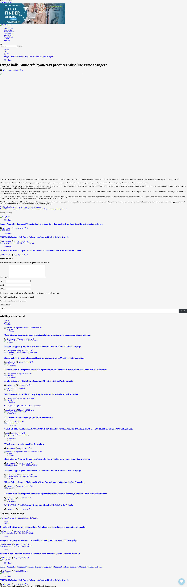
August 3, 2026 (24, 351)
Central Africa (9, 32)
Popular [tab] (7, 322)
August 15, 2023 (13, 70)
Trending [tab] (7, 324)
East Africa (8, 30)
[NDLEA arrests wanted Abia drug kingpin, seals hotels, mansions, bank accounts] (14, 389)
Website (3, 289)
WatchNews (8, 28)
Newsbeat (7, 60)
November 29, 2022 (25, 398)
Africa (11, 390)
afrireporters (11, 339)
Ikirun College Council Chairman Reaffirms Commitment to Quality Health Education (44, 358)
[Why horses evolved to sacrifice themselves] (16, 435)
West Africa (8, 37)
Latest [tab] (6, 321)
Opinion (7, 40)
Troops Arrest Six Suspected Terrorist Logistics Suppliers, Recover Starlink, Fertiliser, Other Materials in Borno (51, 224)
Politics (11, 331)
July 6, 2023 (16, 421)
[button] (1, 44)
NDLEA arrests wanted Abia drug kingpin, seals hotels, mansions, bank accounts (41, 394)
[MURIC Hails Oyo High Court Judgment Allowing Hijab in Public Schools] (5, 230)
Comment (4, 277)
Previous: (20, 207)
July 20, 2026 (19, 228)
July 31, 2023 (16, 433)
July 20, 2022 (23, 448)
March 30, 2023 (24, 410)
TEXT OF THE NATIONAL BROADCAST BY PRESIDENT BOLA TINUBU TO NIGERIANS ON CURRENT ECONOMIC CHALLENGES (68, 429)
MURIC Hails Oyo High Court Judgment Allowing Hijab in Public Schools (34, 237)
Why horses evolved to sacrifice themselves (24, 444)
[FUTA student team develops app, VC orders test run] (15, 412)
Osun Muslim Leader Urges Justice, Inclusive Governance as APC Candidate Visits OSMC (41, 251)
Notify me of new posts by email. (14, 301)
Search (3, 308)
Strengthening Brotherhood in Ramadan (22, 406)
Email (2, 285)
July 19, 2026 (19, 255)
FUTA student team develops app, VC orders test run (28, 418)
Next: (33, 209)
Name (2, 281)
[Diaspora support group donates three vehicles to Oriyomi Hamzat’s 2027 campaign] (21, 341)
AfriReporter (7, 228)
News (11, 329)
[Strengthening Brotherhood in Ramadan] (8, 400)
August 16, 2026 (24, 339)
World (6, 39)
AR (3, 70)
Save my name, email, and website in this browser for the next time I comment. (31, 293)
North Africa (8, 33)
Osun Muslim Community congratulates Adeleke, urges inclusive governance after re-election (47, 335)
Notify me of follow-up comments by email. (18, 297)
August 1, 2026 (24, 362)
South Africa (8, 35)
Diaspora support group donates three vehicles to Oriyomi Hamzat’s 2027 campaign (42, 347)
